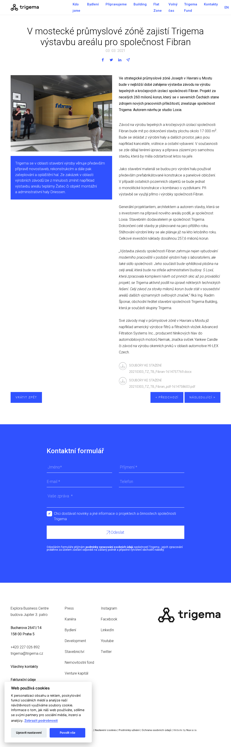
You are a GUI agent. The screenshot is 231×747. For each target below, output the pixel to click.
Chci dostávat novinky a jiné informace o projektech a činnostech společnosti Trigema (115, 513)
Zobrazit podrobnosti (41, 720)
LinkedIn (107, 630)
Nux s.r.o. (191, 730)
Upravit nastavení (29, 732)
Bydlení (93, 4)
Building (140, 4)
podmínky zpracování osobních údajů (109, 547)
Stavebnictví (74, 652)
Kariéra (70, 619)
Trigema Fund (190, 7)
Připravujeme (116, 4)
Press (69, 608)
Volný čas (173, 7)
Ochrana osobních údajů (156, 730)
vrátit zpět (26, 397)
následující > (202, 397)
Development (75, 641)
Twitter (106, 652)
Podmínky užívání (129, 730)
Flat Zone (157, 7)
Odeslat (117, 532)
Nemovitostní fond (79, 662)
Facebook (109, 619)
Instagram (109, 608)
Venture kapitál (76, 673)
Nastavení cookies (106, 730)
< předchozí (166, 397)
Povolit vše (67, 732)
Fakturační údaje (23, 679)
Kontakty (211, 4)
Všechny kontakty (24, 666)
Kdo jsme (76, 7)
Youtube (107, 641)
